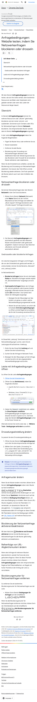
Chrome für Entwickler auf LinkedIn (11, 683)
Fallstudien (4, 663)
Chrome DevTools (16, 8)
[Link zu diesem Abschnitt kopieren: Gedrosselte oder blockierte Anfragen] (3, 257)
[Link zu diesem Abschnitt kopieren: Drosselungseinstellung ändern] (33, 432)
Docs (3, 8)
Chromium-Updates (7, 661)
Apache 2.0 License (20, 631)
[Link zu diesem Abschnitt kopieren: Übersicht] (13, 111)
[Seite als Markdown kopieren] (9, 53)
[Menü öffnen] (3, 2)
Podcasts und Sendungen (8, 669)
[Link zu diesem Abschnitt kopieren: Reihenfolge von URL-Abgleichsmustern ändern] (28, 547)
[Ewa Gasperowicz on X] (2, 89)
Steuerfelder (29, 30)
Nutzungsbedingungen (8, 693)
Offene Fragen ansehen (8, 653)
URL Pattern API (9, 516)
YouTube (3, 680)
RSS (2, 686)
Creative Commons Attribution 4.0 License (18, 629)
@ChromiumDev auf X (7, 677)
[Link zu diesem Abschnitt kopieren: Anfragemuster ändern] (25, 477)
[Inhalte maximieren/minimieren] (16, 59)
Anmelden (31, 2)
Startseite (4, 30)
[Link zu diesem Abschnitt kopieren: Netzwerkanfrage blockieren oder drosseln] (12, 185)
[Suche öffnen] (22, 2)
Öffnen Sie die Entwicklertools (15, 378)
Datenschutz (20, 693)
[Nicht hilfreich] (15, 33)
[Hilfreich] (13, 33)
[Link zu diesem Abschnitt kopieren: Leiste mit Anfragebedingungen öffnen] (9, 369)
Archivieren (4, 666)
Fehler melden (5, 650)
